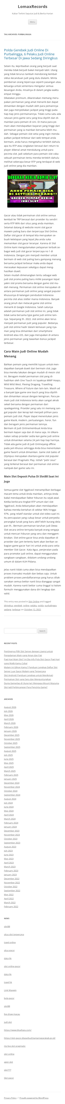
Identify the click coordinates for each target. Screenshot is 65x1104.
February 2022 (11, 906)
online (26, 605)
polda (41, 605)
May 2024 (9, 810)
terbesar (16, 609)
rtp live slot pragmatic (15, 1046)
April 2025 (9, 766)
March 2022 (10, 902)
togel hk (8, 982)
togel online (10, 942)
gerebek (18, 605)
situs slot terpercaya (14, 934)
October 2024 (10, 790)
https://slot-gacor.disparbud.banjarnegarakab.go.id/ (30, 1038)
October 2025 (10, 743)
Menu (32, 22)
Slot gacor (9, 1077)
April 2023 (9, 862)
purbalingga (50, 605)
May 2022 (9, 894)
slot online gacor (12, 966)
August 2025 (10, 751)
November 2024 (12, 786)
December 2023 (11, 830)
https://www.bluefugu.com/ (18, 1030)
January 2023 (10, 874)
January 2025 (10, 778)
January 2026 (10, 731)
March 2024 (10, 818)
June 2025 (9, 758)
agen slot (8, 1061)
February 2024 (11, 822)
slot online (9, 1054)
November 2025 (12, 739)
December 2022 (11, 878)
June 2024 (9, 806)
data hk (8, 958)
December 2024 (11, 782)
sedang (7, 609)
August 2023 (10, 846)
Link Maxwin (10, 990)
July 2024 (8, 802)
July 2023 (8, 850)
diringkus (8, 605)
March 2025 (10, 770)
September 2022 (12, 890)
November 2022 (12, 882)
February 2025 (11, 774)
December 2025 (11, 735)
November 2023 (12, 834)
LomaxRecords (32, 6)
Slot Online (33, 601)
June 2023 (9, 854)
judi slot (8, 1022)
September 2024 (12, 794)
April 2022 (9, 898)
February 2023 (11, 870)
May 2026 (9, 715)
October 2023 (10, 838)
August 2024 (10, 798)
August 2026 (10, 707)
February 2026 (11, 727)
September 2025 (12, 747)
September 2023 (12, 842)
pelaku (33, 605)
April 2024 (9, 814)
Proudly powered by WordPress (34, 1098)
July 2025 (8, 754)
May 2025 (9, 762)
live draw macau (12, 1014)
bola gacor (9, 998)
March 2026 (10, 723)
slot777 (7, 1069)
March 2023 (10, 866)
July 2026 (8, 711)
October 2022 (10, 886)
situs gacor (9, 950)
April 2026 (9, 719)
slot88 (7, 926)
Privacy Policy (10, 1098)
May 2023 (9, 858)
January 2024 (10, 826)
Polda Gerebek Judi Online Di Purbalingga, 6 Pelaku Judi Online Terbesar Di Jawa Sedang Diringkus (31, 54)
